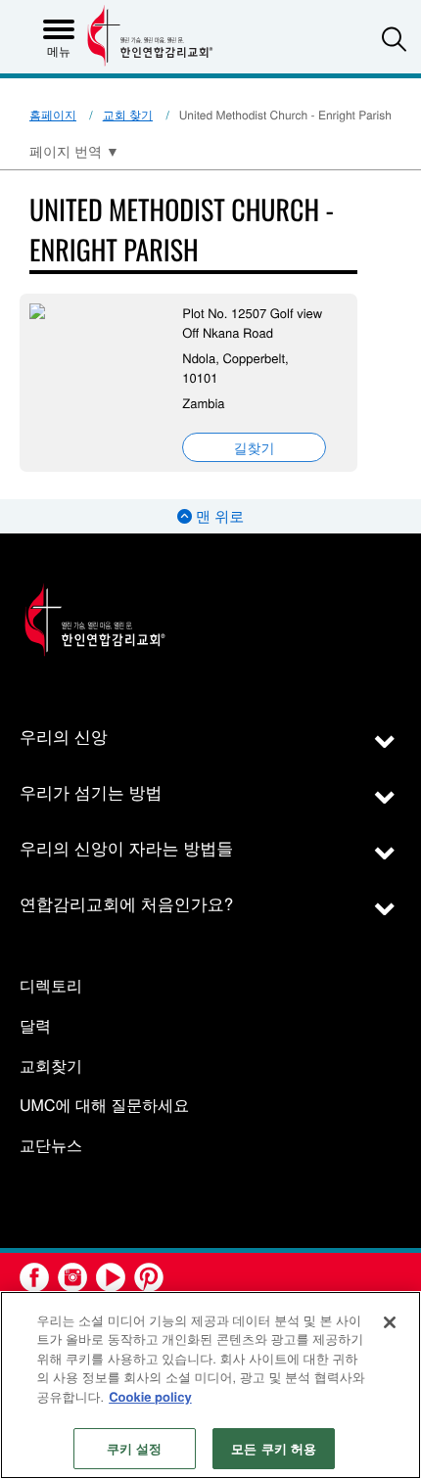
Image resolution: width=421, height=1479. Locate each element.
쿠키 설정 (135, 1448)
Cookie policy (150, 1396)
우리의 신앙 (64, 735)
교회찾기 (51, 1066)
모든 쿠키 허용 (273, 1448)
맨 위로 (218, 516)
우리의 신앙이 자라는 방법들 (126, 847)
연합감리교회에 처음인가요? (126, 903)
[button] (394, 39)
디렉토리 (51, 986)
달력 (35, 1026)
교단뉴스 (51, 1145)
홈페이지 (52, 115)
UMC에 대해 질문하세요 (104, 1105)
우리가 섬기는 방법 (91, 791)
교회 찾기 (128, 115)
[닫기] (389, 1322)
